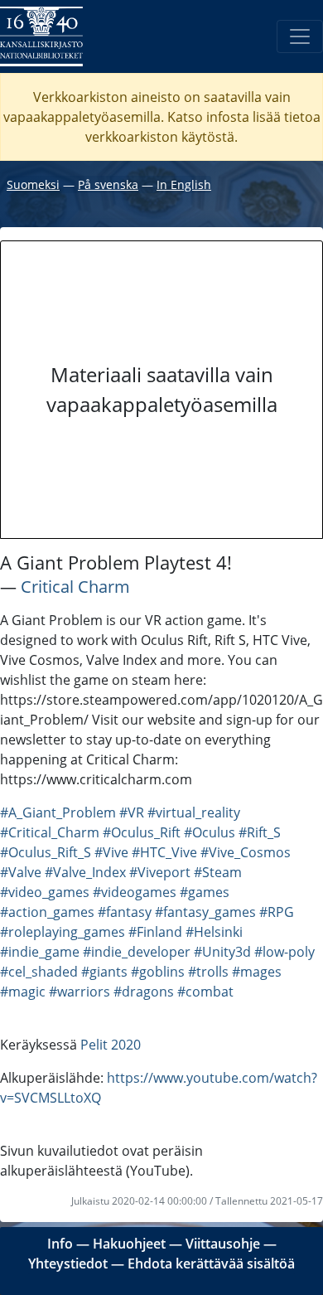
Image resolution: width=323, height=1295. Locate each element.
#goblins (158, 972)
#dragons (143, 991)
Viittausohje (223, 1243)
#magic (23, 991)
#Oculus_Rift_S (45, 852)
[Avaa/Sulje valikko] (300, 36)
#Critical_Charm (49, 832)
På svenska (108, 184)
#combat (205, 991)
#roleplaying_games (62, 932)
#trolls (208, 972)
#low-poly (284, 952)
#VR (131, 812)
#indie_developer (136, 952)
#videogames (134, 892)
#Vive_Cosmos (245, 852)
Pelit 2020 (110, 1045)
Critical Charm (75, 586)
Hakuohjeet (129, 1243)
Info (60, 1243)
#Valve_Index (85, 872)
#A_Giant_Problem (58, 812)
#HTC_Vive (164, 852)
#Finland (155, 932)
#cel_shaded (39, 972)
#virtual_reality (193, 812)
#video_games (44, 892)
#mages (257, 972)
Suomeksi (33, 184)
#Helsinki (214, 932)
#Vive (111, 852)
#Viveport (159, 872)
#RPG (276, 912)
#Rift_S (260, 832)
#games (204, 892)
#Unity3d (222, 952)
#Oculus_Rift (142, 832)
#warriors (79, 991)
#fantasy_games (205, 912)
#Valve (20, 872)
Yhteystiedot (68, 1263)
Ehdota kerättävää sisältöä (211, 1263)
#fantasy (125, 912)
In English (184, 184)
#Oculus (209, 832)
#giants (104, 972)
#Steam (218, 872)
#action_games (47, 912)
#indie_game (40, 952)
